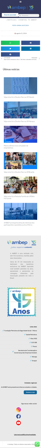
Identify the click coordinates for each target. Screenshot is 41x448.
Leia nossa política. (25, 434)
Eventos (23, 20)
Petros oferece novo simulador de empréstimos (16, 147)
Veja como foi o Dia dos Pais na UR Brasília (19, 172)
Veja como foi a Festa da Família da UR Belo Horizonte (19, 197)
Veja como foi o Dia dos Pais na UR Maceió (19, 97)
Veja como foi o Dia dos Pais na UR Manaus (19, 121)
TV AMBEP (32, 20)
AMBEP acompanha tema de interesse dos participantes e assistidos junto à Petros (19, 224)
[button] (20, 1)
